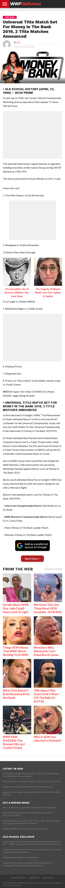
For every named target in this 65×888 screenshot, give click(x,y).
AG (18, 42)
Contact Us (48, 878)
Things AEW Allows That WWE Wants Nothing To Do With (15, 651)
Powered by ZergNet (53, 569)
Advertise (34, 878)
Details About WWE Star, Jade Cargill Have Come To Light (16, 608)
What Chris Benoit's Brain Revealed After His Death (16, 694)
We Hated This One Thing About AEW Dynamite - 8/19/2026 (48, 608)
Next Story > (32, 558)
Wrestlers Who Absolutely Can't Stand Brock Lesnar (46, 651)
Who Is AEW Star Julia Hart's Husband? (47, 738)
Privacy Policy (18, 878)
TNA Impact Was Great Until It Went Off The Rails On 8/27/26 (46, 696)
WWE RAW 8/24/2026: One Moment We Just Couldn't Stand (14, 742)
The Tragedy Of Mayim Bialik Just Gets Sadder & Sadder (48, 293)
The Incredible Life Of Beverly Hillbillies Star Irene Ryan (17, 293)
